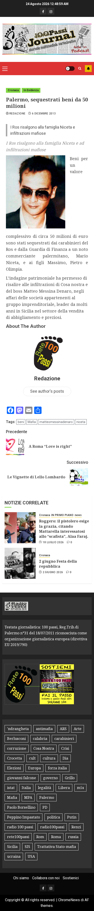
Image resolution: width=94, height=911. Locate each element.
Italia (26, 787)
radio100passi (52, 826)
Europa (34, 768)
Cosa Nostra (43, 748)
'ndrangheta (18, 728)
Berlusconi (16, 738)
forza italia (57, 768)
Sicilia (12, 846)
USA (31, 856)
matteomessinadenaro (56, 422)
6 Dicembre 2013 (44, 113)
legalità (44, 787)
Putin (71, 817)
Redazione (17, 113)
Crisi (65, 748)
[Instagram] (50, 11)
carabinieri (64, 738)
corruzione (16, 748)
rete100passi (18, 836)
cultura (49, 758)
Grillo (70, 777)
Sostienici (71, 878)
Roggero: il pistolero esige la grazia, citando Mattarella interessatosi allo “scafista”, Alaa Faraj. (64, 529)
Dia (65, 758)
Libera (64, 787)
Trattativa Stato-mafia (56, 846)
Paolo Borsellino (21, 807)
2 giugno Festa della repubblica (58, 564)
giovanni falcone (21, 777)
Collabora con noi (46, 878)
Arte (77, 728)
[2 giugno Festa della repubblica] (20, 563)
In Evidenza (31, 90)
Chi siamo (21, 878)
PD (44, 807)
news (78, 515)
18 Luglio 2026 (53, 542)
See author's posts (47, 391)
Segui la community (88, 68)
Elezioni (14, 768)
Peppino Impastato (23, 817)
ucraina (14, 856)
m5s (80, 787)
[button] (5, 68)
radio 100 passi (20, 826)
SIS (27, 846)
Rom (40, 836)
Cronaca (13, 90)
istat (11, 787)
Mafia (32, 422)
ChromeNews (69, 900)
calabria (40, 738)
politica (53, 817)
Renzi (76, 826)
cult (32, 758)
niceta (80, 422)
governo (50, 777)
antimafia (44, 728)
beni (21, 422)
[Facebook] (43, 11)
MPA (28, 797)
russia (73, 836)
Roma (56, 836)
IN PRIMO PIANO (62, 515)
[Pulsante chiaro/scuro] (70, 68)
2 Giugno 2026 (53, 572)
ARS (63, 728)
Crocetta (14, 758)
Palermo (46, 797)
